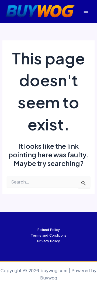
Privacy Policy (48, 241)
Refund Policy (48, 230)
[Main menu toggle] (86, 11)
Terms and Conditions (49, 235)
